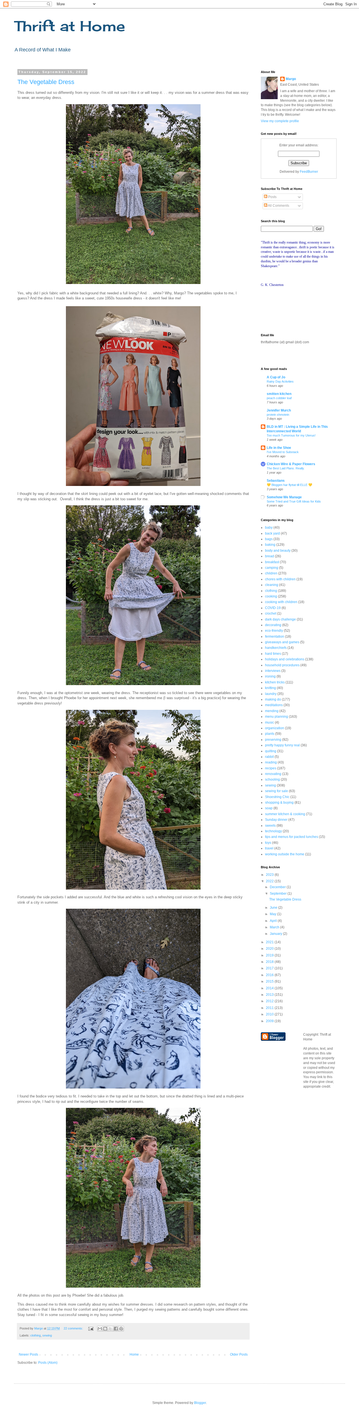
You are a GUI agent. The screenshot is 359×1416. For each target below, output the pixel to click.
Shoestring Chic (277, 797)
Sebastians (276, 481)
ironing (270, 676)
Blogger (200, 1403)
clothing (35, 1335)
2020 (270, 949)
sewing (47, 1335)
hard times (273, 654)
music (269, 722)
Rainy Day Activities (280, 381)
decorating (273, 625)
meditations (274, 705)
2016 (270, 975)
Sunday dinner (276, 820)
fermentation (274, 636)
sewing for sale (276, 791)
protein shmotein (278, 414)
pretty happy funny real (282, 745)
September (278, 893)
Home (134, 1354)
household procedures (282, 665)
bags (269, 539)
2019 (270, 955)
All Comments (278, 206)
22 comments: (74, 1328)
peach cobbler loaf (279, 398)
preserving (273, 740)
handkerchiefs (276, 648)
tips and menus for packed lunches (291, 837)
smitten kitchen (279, 394)
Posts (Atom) (47, 1363)
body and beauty (278, 551)
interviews (272, 671)
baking (270, 545)
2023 (270, 875)
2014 (270, 988)
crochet (270, 613)
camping (271, 568)
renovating (273, 774)
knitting (270, 688)
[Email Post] (90, 1328)
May (273, 914)
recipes (270, 768)
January (276, 934)
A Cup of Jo (276, 377)
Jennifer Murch (279, 410)
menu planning (276, 717)
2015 (270, 981)
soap (269, 808)
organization (274, 728)
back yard (272, 533)
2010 (270, 1014)
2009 (270, 1021)
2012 (270, 1001)
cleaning (271, 585)
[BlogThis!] (105, 1328)
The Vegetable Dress (45, 81)
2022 (270, 881)
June (274, 908)
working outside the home (284, 854)
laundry (271, 694)
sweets (270, 826)
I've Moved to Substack (283, 452)
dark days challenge (280, 619)
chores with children (280, 579)
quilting (270, 751)
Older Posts (239, 1354)
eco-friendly (274, 631)
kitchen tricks (275, 682)
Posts (272, 197)
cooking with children (281, 602)
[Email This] (100, 1328)
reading (271, 762)
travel (269, 848)
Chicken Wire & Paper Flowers (291, 464)
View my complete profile (280, 121)
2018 (270, 962)
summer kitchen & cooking (285, 814)
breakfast (272, 562)
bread (269, 556)
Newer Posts (28, 1354)
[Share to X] (110, 1328)
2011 (270, 1008)
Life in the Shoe (279, 448)
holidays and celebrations (284, 659)
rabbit (269, 757)
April (274, 921)
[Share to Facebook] (116, 1328)
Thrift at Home (69, 26)
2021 (270, 942)
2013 (270, 995)
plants (269, 734)
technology (273, 831)
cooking (271, 596)
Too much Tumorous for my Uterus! (291, 435)
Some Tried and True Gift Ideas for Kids (294, 501)
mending (272, 711)
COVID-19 (273, 608)
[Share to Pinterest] (121, 1328)
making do (273, 699)
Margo (291, 79)
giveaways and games (282, 642)
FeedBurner (309, 172)
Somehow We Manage (284, 497)
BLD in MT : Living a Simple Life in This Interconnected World (297, 429)
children (271, 573)
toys (268, 843)
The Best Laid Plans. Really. (286, 468)
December (278, 887)
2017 (270, 968)
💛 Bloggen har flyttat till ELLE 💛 (289, 485)
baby (269, 527)
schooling (272, 779)
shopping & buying (279, 802)
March (275, 927)
